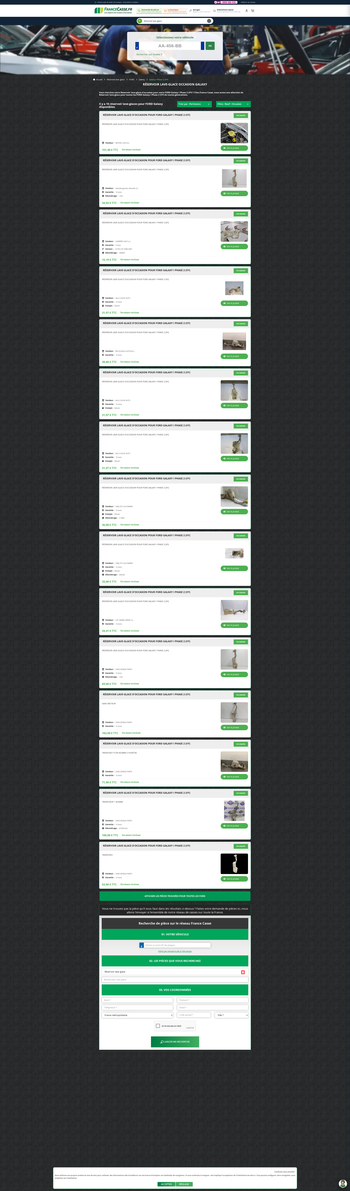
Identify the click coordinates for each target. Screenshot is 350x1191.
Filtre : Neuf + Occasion (233, 104)
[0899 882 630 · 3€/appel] (226, 2)
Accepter (166, 1184)
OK (210, 45)
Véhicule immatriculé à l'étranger (175, 951)
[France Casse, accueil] (113, 10)
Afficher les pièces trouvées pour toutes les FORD (175, 896)
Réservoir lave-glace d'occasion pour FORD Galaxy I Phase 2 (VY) (146, 115)
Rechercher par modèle (148, 54)
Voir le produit (233, 148)
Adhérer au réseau (248, 2)
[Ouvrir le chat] (343, 1185)
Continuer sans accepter (284, 1171)
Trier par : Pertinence (194, 104)
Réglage (184, 1184)
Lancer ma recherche (177, 1041)
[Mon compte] (246, 10)
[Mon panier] (252, 10)
